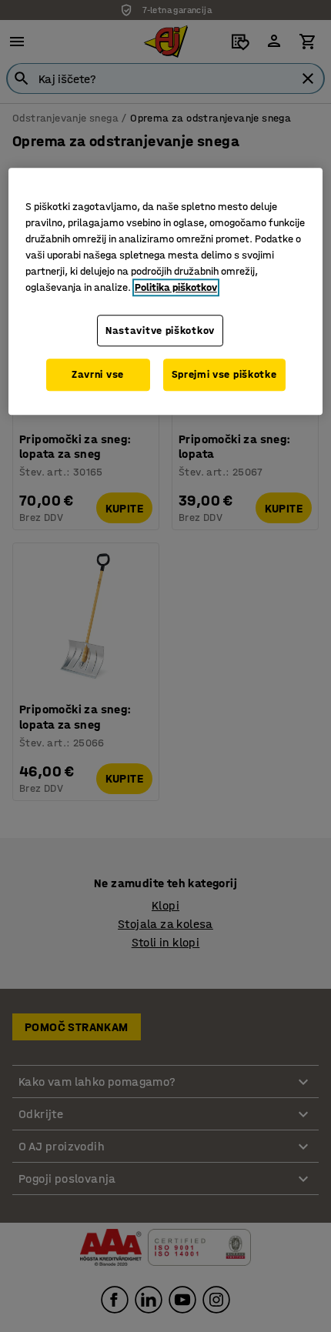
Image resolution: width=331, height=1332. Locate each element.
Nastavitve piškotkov (160, 330)
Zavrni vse (98, 374)
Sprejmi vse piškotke (224, 374)
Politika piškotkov (176, 287)
